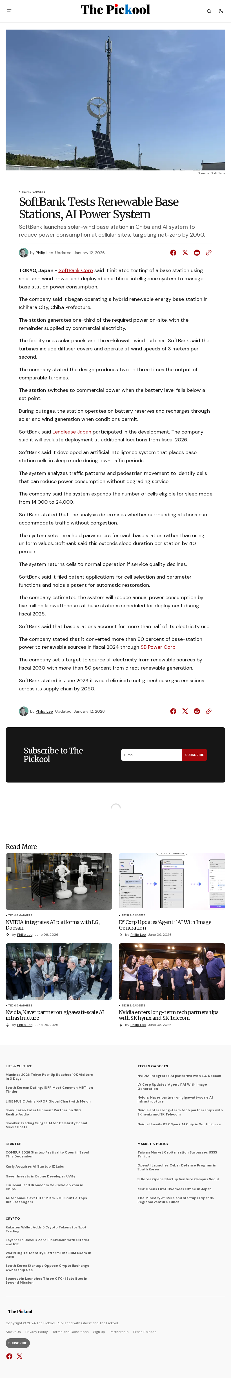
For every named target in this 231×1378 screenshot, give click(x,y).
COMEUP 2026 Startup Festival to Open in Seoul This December (47, 1154)
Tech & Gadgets (33, 192)
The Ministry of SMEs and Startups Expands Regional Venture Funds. (175, 1200)
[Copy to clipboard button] (207, 252)
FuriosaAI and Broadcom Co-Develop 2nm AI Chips (44, 1187)
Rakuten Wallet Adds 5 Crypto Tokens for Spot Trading (46, 1229)
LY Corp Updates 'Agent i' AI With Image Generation (172, 1087)
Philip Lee (44, 252)
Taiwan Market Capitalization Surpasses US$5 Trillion (177, 1154)
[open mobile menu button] (9, 11)
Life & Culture (19, 1066)
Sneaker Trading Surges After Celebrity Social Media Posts (46, 1125)
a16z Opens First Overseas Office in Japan (174, 1189)
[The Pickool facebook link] (10, 1356)
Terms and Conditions (70, 1332)
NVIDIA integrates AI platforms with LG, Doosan (179, 1076)
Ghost (86, 1323)
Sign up (99, 1332)
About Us (13, 1332)
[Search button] (209, 11)
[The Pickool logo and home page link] (20, 1312)
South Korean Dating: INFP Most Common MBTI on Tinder (49, 1090)
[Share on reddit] (197, 252)
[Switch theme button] (220, 11)
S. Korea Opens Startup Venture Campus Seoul (178, 1179)
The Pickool (108, 1323)
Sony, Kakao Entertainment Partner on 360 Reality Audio (43, 1112)
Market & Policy (152, 1144)
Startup (13, 1144)
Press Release (144, 1332)
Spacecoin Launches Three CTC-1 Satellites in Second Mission (46, 1281)
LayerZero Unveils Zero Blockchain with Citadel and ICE (47, 1242)
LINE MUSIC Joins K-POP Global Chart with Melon (48, 1101)
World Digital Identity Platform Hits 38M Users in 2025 (48, 1255)
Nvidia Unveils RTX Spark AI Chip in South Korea (179, 1124)
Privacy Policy (36, 1332)
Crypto (13, 1219)
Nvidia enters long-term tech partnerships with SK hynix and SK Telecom (180, 1112)
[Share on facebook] (174, 252)
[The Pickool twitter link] (18, 1356)
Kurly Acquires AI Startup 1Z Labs (35, 1166)
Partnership (119, 1332)
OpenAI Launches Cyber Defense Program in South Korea (176, 1167)
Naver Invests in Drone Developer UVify (40, 1176)
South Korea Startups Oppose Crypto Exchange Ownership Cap (47, 1268)
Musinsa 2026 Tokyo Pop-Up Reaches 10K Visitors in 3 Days (49, 1077)
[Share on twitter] (185, 252)
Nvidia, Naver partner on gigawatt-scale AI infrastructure (175, 1099)
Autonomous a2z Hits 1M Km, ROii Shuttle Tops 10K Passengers (46, 1200)
